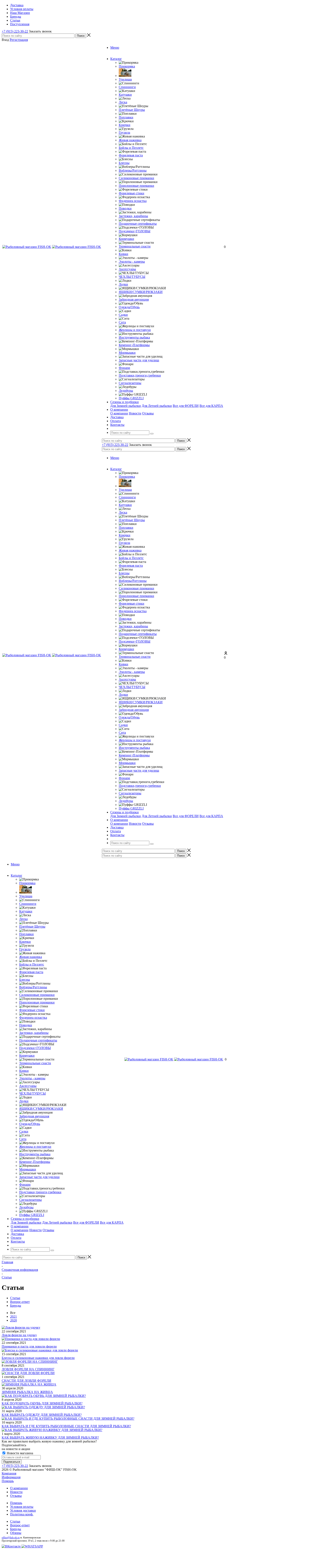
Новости (135, 413)
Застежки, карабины (133, 216)
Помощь (8, 1481)
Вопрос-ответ (20, 1525)
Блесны (124, 163)
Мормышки (127, 352)
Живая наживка (130, 140)
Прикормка (127, 66)
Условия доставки (23, 1510)
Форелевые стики (131, 193)
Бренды (15, 1529)
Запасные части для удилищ (139, 360)
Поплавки (126, 117)
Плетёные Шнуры (132, 110)
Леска (123, 102)
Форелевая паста (131, 155)
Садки (123, 314)
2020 (13, 1320)
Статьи (15, 1521)
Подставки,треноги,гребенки (140, 375)
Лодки (123, 284)
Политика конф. (21, 1514)
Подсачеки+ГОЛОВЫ (134, 231)
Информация (11, 1477)
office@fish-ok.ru (11, 1537)
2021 (13, 1316)
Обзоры (15, 1533)
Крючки (124, 125)
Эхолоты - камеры (132, 261)
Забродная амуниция (134, 299)
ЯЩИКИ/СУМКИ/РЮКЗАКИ (141, 292)
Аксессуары (127, 269)
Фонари (124, 368)
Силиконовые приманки (136, 178)
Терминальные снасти (135, 246)
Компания (9, 1473)
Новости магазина (19, 1453)
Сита (122, 322)
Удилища (125, 79)
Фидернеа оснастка (133, 201)
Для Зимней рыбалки (125, 406)
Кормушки (126, 239)
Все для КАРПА (211, 406)
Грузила (124, 132)
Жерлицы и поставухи (135, 330)
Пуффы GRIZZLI (131, 398)
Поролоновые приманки (136, 185)
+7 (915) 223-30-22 (15, 31)
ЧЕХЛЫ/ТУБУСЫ (132, 277)
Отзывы (148, 413)
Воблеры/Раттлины (133, 170)
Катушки (125, 94)
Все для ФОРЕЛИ (186, 406)
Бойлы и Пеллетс (131, 147)
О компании (119, 413)
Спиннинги (127, 87)
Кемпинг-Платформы (134, 345)
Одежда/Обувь (129, 307)
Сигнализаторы (130, 383)
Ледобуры (126, 390)
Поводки (125, 208)
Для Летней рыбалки (157, 406)
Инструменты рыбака (134, 337)
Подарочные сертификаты (138, 223)
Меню (114, 47)
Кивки (123, 254)
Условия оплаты (21, 1506)
